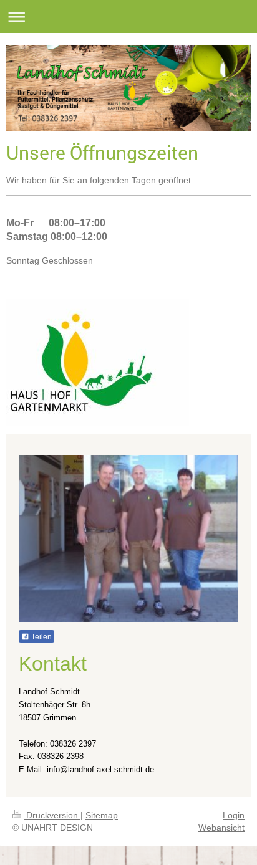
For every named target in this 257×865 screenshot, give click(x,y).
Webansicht (221, 828)
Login (234, 815)
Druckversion (52, 815)
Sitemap (101, 815)
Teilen (40, 637)
